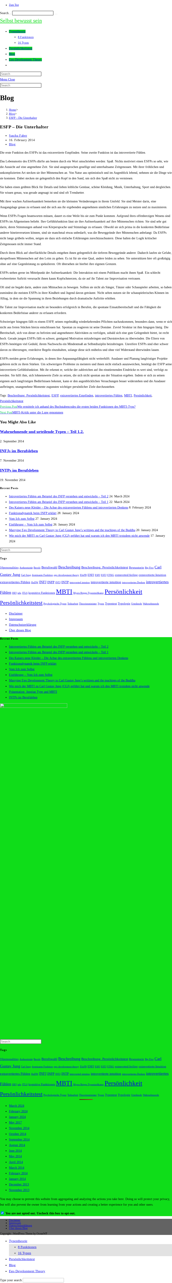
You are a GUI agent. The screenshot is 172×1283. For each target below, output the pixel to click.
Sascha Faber (18, 135)
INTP (65, 582)
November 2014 (19, 1128)
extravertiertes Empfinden (76, 395)
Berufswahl (49, 567)
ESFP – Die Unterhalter (23, 117)
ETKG (110, 575)
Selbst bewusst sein (21, 20)
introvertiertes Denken (133, 582)
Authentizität (26, 567)
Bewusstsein (136, 567)
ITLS (25, 593)
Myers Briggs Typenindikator (88, 593)
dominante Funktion (42, 575)
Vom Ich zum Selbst (21, 518)
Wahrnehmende (151, 603)
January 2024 (17, 1117)
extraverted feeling (126, 575)
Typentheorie (18, 1241)
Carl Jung (26, 575)
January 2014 (17, 1179)
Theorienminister (88, 603)
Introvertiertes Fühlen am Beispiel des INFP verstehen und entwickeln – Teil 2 (58, 496)
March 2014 (16, 1167)
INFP (50, 582)
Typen (101, 603)
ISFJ (14, 593)
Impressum (16, 619)
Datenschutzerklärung (22, 624)
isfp (19, 593)
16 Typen (24, 1253)
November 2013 (19, 1190)
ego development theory (66, 575)
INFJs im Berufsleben (19, 451)
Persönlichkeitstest (11, 401)
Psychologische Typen (55, 603)
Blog (12, 144)
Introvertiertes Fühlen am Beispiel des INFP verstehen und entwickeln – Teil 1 (58, 502)
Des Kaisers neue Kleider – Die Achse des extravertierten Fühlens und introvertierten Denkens (68, 507)
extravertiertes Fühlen (15, 582)
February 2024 (18, 1111)
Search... (5, 13)
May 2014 (15, 1156)
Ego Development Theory (27, 1271)
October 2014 (17, 1134)
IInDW (34, 582)
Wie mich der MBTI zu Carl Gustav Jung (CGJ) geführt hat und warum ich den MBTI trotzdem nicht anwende (79, 535)
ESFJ (97, 575)
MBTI (128, 395)
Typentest (111, 603)
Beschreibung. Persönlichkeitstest (29, 395)
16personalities (9, 567)
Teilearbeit (72, 603)
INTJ (57, 582)
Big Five (149, 567)
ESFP (55, 395)
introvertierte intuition (106, 582)
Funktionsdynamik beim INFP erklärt (32, 513)
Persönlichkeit (143, 395)
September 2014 (19, 1139)
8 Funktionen (27, 1247)
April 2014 (16, 1162)
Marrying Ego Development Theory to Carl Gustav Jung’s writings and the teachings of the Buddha (72, 530)
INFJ (42, 582)
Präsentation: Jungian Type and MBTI (33, 691)
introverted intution (80, 582)
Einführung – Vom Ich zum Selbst (30, 524)
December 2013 (19, 1184)
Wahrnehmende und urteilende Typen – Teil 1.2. (42, 431)
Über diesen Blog (20, 630)
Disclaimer (16, 613)
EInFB (83, 575)
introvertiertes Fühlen (108, 395)
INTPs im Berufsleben (19, 470)
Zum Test (14, 4)
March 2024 (16, 1105)
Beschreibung (69, 567)
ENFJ (91, 575)
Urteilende (136, 603)
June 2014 (15, 1150)
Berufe (37, 567)
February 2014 (18, 1173)
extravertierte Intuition (152, 575)
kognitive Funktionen (41, 592)
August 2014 (17, 1145)
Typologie (124, 603)
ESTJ (103, 575)
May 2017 (15, 1122)
